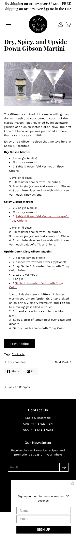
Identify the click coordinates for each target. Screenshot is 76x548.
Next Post (61, 362)
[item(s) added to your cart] (68, 24)
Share (15, 371)
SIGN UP (43, 529)
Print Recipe (19, 344)
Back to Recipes (18, 387)
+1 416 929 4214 (42, 423)
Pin (33, 371)
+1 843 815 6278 (42, 429)
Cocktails (18, 354)
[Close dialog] (72, 483)
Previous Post (17, 362)
